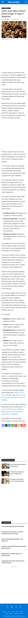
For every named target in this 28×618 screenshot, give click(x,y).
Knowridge (6, 19)
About (4, 611)
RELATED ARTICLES (8, 460)
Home (3, 5)
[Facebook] (7, 606)
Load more (13, 566)
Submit (21, 611)
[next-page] (5, 487)
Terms (12, 611)
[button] (2, 2)
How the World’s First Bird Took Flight (13, 526)
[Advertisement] (14, 56)
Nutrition (8, 8)
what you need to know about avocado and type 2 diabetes (13, 397)
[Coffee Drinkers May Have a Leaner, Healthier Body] (5, 473)
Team (8, 611)
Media (6, 613)
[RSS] (16, 606)
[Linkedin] (11, 606)
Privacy (17, 611)
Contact (11, 613)
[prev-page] (3, 487)
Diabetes (8, 5)
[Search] (26, 2)
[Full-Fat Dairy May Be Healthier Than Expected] (5, 466)
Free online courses (18, 613)
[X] (20, 606)
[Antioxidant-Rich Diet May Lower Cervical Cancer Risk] (5, 481)
